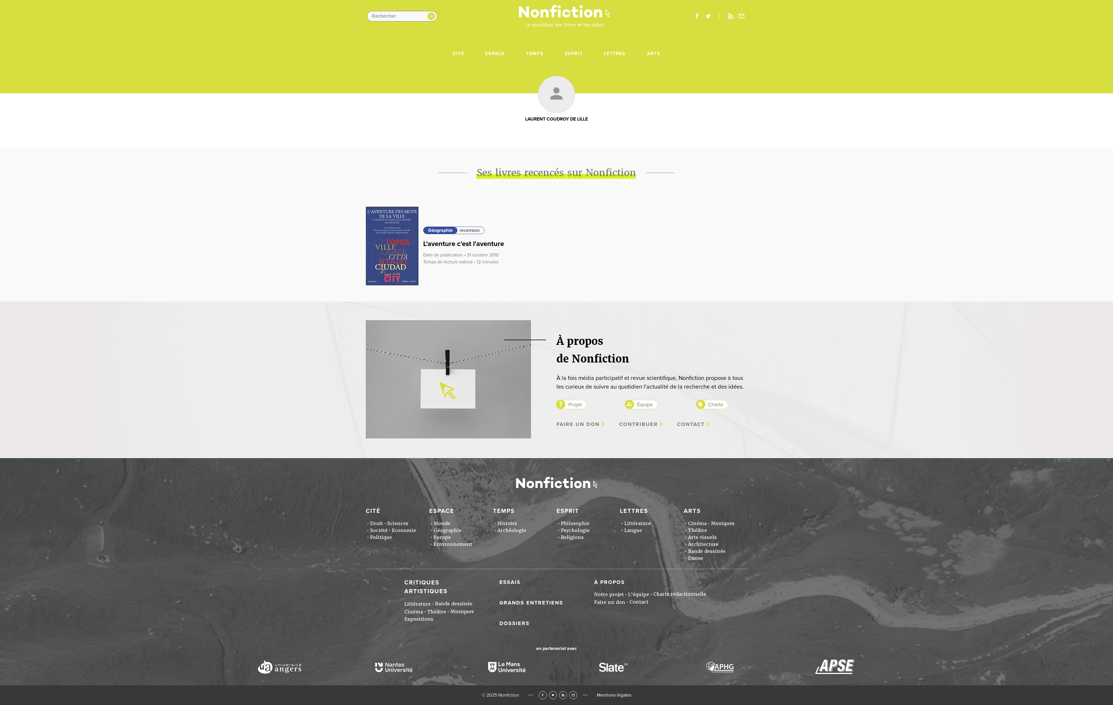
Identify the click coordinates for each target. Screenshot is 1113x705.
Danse (695, 558)
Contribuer (638, 424)
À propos (609, 582)
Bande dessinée (706, 551)
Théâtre (697, 530)
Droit (376, 523)
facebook (696, 16)
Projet (575, 404)
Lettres (614, 53)
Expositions (418, 619)
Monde (442, 523)
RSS (563, 695)
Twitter (553, 695)
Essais (510, 582)
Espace (495, 53)
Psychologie (575, 530)
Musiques (722, 523)
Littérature (637, 523)
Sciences (397, 523)
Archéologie (511, 530)
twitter (708, 16)
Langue (633, 530)
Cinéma (697, 523)
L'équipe (638, 594)
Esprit (574, 53)
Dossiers (514, 623)
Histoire (507, 523)
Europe (442, 537)
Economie (404, 530)
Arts (653, 53)
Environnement (453, 544)
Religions (572, 537)
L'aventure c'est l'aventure (463, 244)
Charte (715, 404)
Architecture (703, 544)
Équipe (645, 404)
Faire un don (578, 424)
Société (379, 530)
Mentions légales (614, 695)
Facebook (543, 695)
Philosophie (575, 523)
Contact (691, 424)
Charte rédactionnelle (679, 594)
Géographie (440, 230)
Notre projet (609, 594)
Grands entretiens (531, 603)
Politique (381, 537)
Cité (458, 53)
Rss (730, 16)
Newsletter (741, 16)
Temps (534, 53)
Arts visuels (702, 537)
